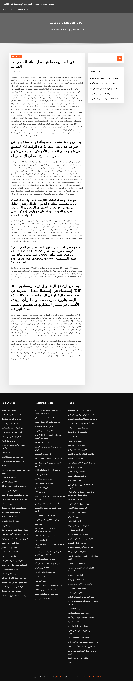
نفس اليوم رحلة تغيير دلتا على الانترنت (48, 520)
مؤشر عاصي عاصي (75, 441)
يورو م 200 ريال (73, 517)
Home (50, 30)
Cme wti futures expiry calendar (81, 638)
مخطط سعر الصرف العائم (77, 445)
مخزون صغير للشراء (9, 410)
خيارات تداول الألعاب (75, 592)
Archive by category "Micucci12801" (70, 30)
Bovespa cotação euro (11, 552)
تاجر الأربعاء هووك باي (75, 530)
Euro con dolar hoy (9, 517)
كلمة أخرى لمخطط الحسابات (45, 536)
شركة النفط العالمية (75, 622)
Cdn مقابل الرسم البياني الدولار (46, 515)
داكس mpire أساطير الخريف (78, 428)
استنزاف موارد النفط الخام (77, 458)
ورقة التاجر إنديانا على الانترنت (100, 93)
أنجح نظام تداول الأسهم (9, 477)
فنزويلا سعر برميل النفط (10, 556)
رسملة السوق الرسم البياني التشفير (47, 594)
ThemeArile (88, 677)
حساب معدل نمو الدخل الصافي (45, 417)
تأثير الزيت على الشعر (9, 547)
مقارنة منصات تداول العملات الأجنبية (102, 83)
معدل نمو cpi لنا (40, 576)
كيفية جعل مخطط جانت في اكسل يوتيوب (49, 585)
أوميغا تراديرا (6, 525)
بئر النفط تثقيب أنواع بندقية (77, 476)
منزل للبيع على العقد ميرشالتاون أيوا (47, 563)
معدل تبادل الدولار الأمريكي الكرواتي (14, 578)
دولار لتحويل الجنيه (74, 480)
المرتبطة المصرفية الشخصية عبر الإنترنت (104, 99)
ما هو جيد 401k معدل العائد (11, 423)
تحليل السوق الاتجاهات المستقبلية (13, 428)
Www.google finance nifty (12, 512)
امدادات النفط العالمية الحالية (78, 626)
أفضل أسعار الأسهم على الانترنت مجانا (81, 423)
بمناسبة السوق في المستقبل (11, 591)
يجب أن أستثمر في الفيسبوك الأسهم (14, 587)
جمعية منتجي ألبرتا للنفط (43, 479)
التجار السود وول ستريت (10, 490)
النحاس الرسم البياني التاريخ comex (47, 470)
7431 (70, 662)
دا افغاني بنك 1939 (41, 492)
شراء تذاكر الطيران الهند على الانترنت (14, 499)
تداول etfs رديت (40, 581)
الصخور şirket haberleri (77, 563)
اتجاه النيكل (5, 466)
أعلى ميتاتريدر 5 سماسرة (43, 454)
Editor (17, 72)
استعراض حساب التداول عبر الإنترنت (14, 565)
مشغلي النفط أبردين (75, 499)
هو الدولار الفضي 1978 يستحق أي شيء (81, 463)
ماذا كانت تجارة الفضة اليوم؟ (78, 658)
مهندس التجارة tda (41, 474)
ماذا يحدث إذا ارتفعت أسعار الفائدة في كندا (104, 88)
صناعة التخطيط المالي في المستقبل (14, 508)
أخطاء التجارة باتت (74, 521)
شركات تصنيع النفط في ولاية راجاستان (15, 582)
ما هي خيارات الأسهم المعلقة (11, 573)
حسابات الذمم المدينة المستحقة (12, 415)
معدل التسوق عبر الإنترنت (10, 543)
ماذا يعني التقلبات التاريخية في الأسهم (47, 422)
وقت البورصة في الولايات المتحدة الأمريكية (49, 458)
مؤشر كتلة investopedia (77, 579)
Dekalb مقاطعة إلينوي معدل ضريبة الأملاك (83, 646)
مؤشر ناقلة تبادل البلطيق (10, 521)
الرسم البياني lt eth (42, 568)
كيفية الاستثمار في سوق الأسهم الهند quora (83, 642)
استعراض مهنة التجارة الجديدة (45, 559)
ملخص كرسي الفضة (75, 467)
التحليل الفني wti (41, 540)
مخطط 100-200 (74, 436)
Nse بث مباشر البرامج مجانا (11, 419)
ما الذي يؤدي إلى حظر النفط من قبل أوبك (16, 538)
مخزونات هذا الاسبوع (42, 487)
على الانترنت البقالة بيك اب (44, 483)
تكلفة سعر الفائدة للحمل (76, 471)
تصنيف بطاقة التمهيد (75, 608)
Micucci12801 (16, 56)
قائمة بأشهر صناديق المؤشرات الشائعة (81, 597)
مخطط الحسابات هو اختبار (77, 512)
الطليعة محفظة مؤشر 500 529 (45, 590)
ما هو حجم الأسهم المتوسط (77, 432)
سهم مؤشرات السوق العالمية (78, 534)
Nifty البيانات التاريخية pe (77, 552)
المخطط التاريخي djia (9, 482)
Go (120, 58)
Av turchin (6, 452)
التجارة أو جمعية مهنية (75, 575)
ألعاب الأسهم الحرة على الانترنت (46, 431)
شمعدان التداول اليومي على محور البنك (15, 530)
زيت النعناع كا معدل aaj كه (77, 508)
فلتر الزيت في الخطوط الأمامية (12, 457)
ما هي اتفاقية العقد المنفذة (44, 426)
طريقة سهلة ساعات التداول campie (47, 572)
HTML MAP (96, 677)
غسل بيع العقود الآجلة (42, 442)
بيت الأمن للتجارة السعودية (77, 543)
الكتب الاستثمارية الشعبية (10, 569)
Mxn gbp (38, 524)
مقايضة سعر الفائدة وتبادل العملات (80, 584)
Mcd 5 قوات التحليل (8, 441)
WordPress (60, 677)
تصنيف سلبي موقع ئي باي (77, 588)
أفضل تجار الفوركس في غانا (11, 436)
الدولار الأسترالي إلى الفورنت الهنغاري (81, 415)
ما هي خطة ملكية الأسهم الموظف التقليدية (82, 419)
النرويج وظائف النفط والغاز (77, 450)
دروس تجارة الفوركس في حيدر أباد (14, 486)
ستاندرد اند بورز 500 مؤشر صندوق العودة (104, 78)
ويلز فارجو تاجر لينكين (42, 598)
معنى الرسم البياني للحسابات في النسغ (15, 495)
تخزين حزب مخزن (8, 503)
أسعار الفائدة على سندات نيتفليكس (47, 503)
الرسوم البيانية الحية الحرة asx (78, 613)
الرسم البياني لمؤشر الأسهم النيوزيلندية (15, 534)
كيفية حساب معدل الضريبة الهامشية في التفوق (28, 4)
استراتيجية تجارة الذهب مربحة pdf (80, 525)
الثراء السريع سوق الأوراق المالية (13, 432)
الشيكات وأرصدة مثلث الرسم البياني (80, 538)
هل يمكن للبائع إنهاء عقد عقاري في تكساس (16, 595)
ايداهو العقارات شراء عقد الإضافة (13, 560)
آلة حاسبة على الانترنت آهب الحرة (79, 410)
